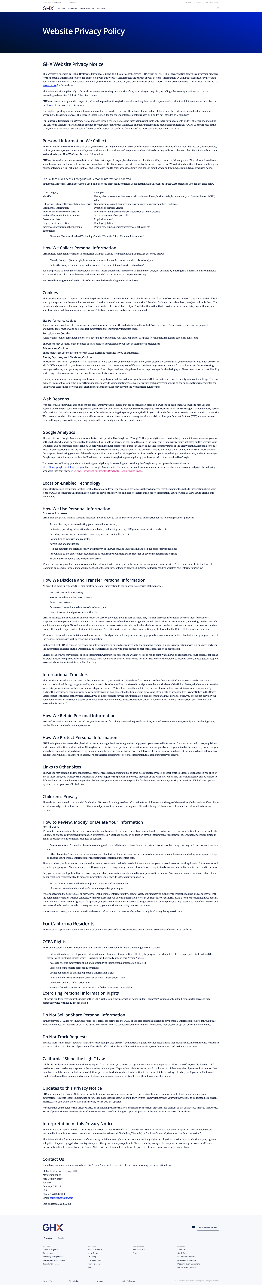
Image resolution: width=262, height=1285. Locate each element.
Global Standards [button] (87, 8)
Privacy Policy (74, 1281)
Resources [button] (72, 8)
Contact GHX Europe (208, 1227)
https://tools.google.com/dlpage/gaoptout (64, 467)
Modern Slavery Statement (188, 1264)
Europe (59, 2)
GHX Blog (92, 1256)
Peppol (136, 1253)
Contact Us (214, 2)
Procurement (48, 1253)
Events (90, 1267)
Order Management (51, 1249)
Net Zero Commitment (186, 1267)
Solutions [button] (61, 8)
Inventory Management (53, 1256)
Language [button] (73, 2)
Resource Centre (95, 1249)
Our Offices (182, 1253)
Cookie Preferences (128, 1281)
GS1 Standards (139, 1249)
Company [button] (101, 8)
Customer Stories (95, 1260)
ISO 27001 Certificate (186, 1256)
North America (49, 2)
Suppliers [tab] (62, 1238)
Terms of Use (49, 85)
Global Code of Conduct (187, 1260)
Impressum (99, 1281)
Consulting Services (51, 1264)
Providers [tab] (48, 1238)
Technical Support (201, 2)
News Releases (94, 1264)
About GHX (182, 1249)
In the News (93, 1253)
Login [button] (188, 2)
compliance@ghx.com (61, 1198)
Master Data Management (54, 1260)
